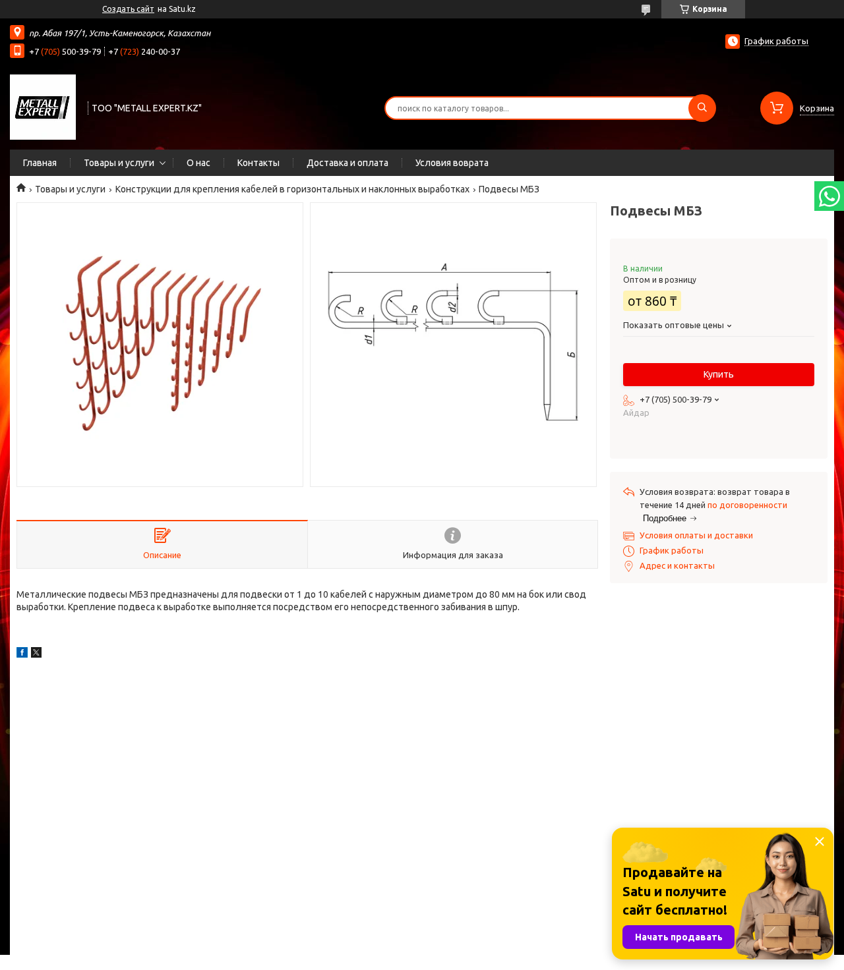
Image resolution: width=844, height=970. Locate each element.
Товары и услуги (119, 162)
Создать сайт (128, 9)
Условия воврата (452, 162)
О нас (198, 162)
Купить (719, 374)
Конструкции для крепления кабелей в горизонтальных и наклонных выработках (292, 189)
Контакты (258, 162)
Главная (40, 162)
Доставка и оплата (347, 162)
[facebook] (22, 654)
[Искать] (702, 108)
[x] (36, 654)
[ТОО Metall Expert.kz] (43, 107)
